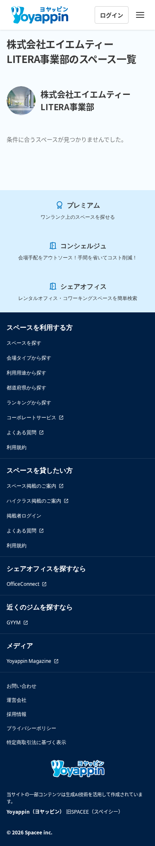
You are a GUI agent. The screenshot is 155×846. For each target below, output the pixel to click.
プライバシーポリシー (31, 728)
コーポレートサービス (31, 417)
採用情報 (16, 714)
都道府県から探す (26, 387)
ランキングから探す (29, 402)
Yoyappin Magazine (29, 661)
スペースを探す (24, 342)
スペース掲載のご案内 (31, 485)
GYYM (14, 622)
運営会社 (16, 699)
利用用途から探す (26, 372)
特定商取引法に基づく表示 (36, 742)
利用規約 (16, 447)
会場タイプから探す (29, 357)
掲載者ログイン (24, 515)
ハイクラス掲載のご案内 (34, 500)
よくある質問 (21, 432)
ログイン (111, 15)
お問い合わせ (21, 685)
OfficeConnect (23, 583)
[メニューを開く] (140, 15)
